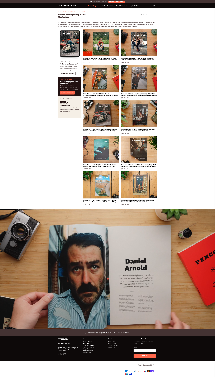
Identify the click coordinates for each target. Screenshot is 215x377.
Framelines (65, 371)
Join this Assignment (67, 114)
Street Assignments (122, 6)
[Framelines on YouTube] (61, 354)
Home (59, 11)
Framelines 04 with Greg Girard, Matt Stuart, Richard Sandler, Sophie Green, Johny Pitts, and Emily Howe (99, 165)
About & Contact (87, 341)
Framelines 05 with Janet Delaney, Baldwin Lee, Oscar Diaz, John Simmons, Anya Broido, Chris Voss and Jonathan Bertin (138, 129)
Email (136, 347)
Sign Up (145, 355)
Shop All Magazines (88, 348)
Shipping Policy (112, 341)
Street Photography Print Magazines (74, 11)
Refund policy (87, 352)
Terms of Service (88, 350)
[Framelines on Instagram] (63, 354)
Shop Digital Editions (67, 73)
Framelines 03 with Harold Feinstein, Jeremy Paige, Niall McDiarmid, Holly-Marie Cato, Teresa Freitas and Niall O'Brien (138, 165)
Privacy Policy (112, 343)
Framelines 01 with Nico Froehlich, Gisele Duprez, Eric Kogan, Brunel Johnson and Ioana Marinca (137, 201)
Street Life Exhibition (88, 345)
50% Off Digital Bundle (116, 1)
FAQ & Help (86, 343)
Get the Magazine (93, 6)
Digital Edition (134, 6)
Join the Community (107, 6)
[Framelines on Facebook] (59, 354)
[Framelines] (67, 5)
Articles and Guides (88, 347)
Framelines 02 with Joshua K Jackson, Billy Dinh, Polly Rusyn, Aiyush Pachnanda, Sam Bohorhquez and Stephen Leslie (100, 201)
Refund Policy (112, 347)
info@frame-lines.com (64, 343)
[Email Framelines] (65, 354)
